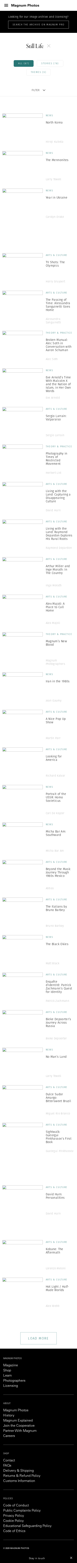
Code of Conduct (16, 1505)
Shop (7, 1370)
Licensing (10, 1386)
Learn (7, 1375)
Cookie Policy (13, 1521)
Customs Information (19, 1481)
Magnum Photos (15, 1410)
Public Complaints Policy (22, 1510)
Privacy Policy (13, 1516)
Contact (9, 1460)
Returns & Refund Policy (21, 1476)
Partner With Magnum (20, 1431)
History (8, 1415)
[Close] (71, 1557)
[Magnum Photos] (25, 5)
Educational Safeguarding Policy (27, 1526)
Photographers (14, 1381)
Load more (38, 1338)
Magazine (10, 1365)
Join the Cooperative (19, 1426)
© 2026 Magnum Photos (16, 1548)
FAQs (7, 1465)
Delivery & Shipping (18, 1471)
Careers (9, 1436)
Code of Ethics (14, 1531)
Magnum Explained (18, 1420)
